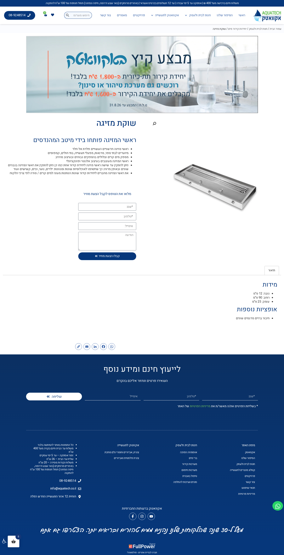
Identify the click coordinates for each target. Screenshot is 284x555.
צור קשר (105, 15)
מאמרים (122, 15)
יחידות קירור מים (237, 29)
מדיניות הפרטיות (200, 406)
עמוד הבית (275, 29)
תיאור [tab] (271, 270)
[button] (4, 541)
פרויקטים (139, 15)
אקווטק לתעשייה (128, 445)
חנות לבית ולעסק (200, 15)
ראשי (242, 15)
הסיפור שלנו (225, 15)
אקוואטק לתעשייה (167, 15)
